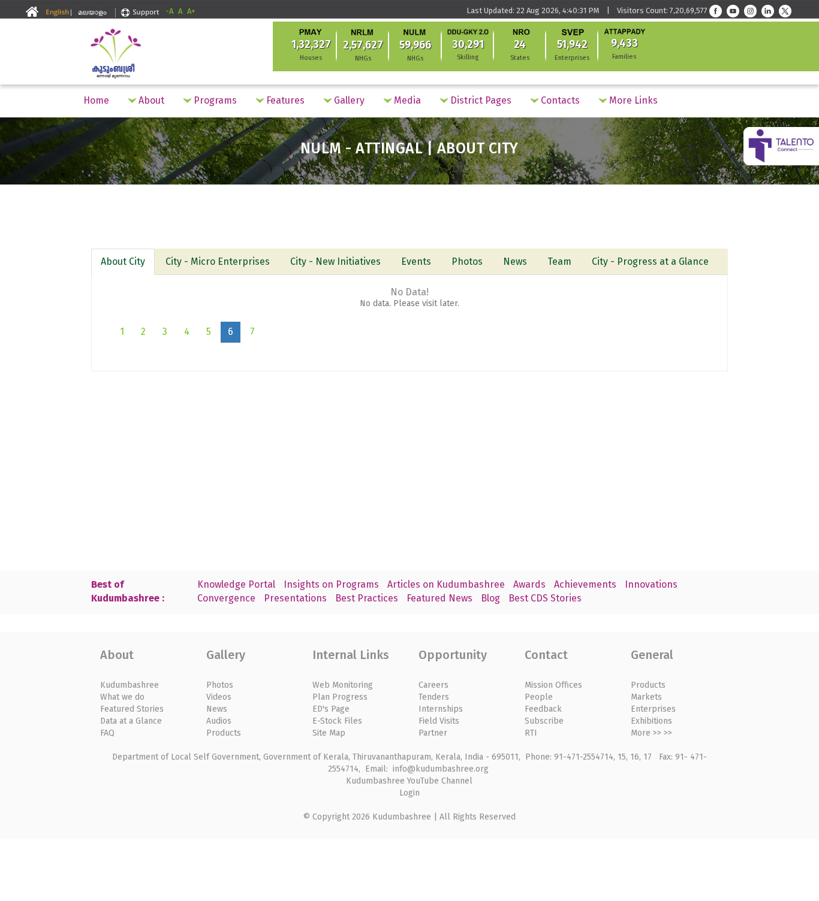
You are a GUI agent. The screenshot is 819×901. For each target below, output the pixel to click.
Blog (490, 598)
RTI (531, 733)
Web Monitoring (342, 685)
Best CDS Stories (545, 598)
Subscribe (544, 721)
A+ (191, 11)
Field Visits (438, 721)
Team (559, 261)
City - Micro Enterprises (217, 261)
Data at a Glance (131, 721)
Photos (467, 261)
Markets (646, 697)
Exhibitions (651, 721)
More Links (632, 100)
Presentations (295, 598)
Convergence (226, 598)
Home (96, 100)
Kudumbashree (129, 685)
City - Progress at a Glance (650, 261)
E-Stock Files (337, 721)
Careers (433, 685)
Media (406, 100)
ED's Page (331, 709)
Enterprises (653, 709)
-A (169, 11)
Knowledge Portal (236, 584)
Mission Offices (553, 685)
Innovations (651, 584)
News (515, 261)
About (150, 100)
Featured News (439, 598)
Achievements (585, 584)
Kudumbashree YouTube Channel (409, 781)
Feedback (543, 709)
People (539, 697)
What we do (122, 697)
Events (416, 261)
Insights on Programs (331, 584)
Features (284, 100)
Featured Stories (132, 709)
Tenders (433, 697)
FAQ (107, 733)
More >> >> (651, 733)
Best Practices (366, 598)
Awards (529, 584)
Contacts (559, 100)
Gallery (348, 100)
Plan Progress (340, 697)
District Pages (479, 100)
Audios (218, 721)
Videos (218, 697)
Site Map (328, 733)
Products (223, 733)
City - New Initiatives (335, 261)
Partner (432, 733)
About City (123, 261)
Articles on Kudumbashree (446, 584)
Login (409, 793)
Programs (214, 100)
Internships (440, 709)
